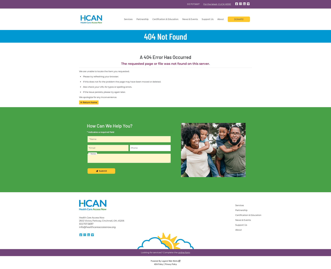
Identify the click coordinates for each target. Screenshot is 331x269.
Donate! (239, 19)
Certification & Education (165, 19)
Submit (103, 171)
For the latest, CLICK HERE (217, 4)
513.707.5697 (193, 4)
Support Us (207, 19)
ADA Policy (158, 264)
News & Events (190, 19)
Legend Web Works (169, 261)
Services (128, 19)
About (220, 19)
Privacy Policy (171, 264)
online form (184, 252)
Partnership (142, 19)
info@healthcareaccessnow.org (97, 227)
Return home (89, 102)
